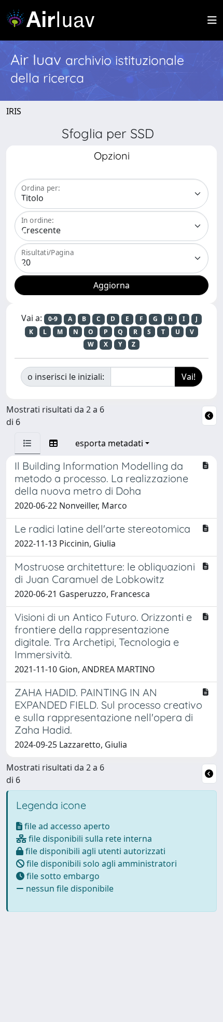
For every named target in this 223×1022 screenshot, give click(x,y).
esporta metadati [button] (109, 443)
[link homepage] (54, 20)
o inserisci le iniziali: (65, 376)
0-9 (53, 318)
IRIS (13, 111)
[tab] (27, 443)
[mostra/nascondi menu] (212, 20)
